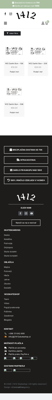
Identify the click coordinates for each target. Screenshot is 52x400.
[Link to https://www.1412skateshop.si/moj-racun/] (43, 23)
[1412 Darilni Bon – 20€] (38, 51)
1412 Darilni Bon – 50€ (14, 104)
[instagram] (10, 14)
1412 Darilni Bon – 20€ (38, 63)
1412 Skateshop (20, 384)
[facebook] (5, 14)
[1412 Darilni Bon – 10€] (14, 51)
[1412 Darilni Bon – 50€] (14, 91)
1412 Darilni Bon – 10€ (14, 63)
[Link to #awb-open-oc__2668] (5, 23)
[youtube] (31, 213)
